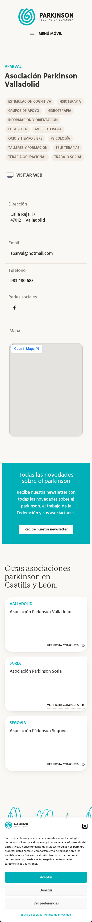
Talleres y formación (27, 148)
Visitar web (29, 175)
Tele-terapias (67, 148)
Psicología (60, 138)
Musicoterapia (48, 129)
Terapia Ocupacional (27, 157)
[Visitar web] (10, 175)
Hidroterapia (59, 111)
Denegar (46, 890)
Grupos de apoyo (23, 111)
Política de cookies (30, 915)
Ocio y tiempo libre (25, 138)
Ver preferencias (46, 903)
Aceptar (46, 877)
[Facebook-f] (14, 307)
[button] (85, 826)
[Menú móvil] (32, 33)
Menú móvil (50, 34)
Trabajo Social (68, 157)
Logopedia (17, 129)
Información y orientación (33, 120)
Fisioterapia (70, 102)
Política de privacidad (57, 915)
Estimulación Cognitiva (29, 102)
